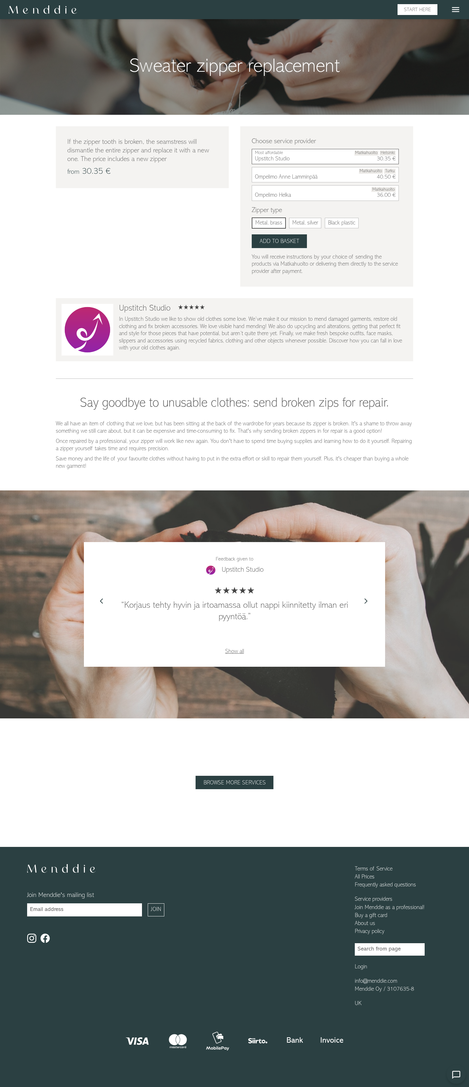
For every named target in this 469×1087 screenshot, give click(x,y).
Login (361, 967)
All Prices (365, 877)
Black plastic (341, 223)
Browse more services (235, 783)
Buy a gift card (371, 916)
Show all (234, 652)
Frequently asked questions (385, 885)
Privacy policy (369, 932)
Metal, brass (268, 223)
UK (358, 1004)
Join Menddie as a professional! (390, 908)
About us (365, 924)
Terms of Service (373, 869)
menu (455, 9)
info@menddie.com (376, 981)
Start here (417, 9)
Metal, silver (305, 223)
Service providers (373, 899)
